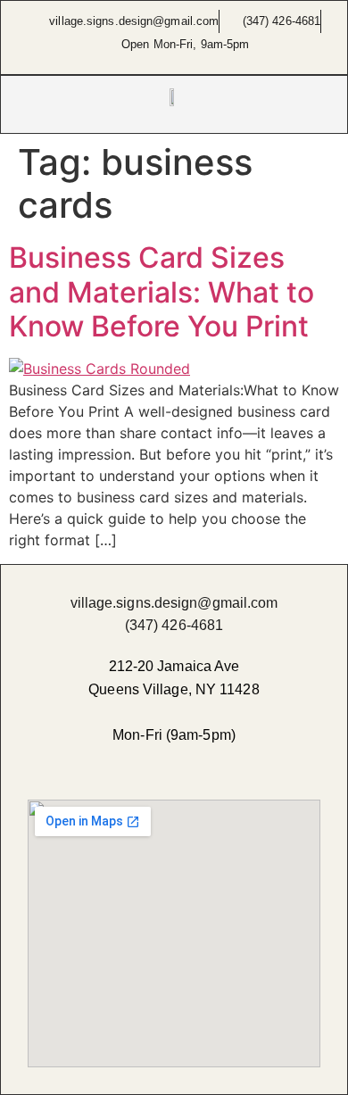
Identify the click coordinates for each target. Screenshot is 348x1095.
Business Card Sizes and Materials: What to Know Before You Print (161, 292)
